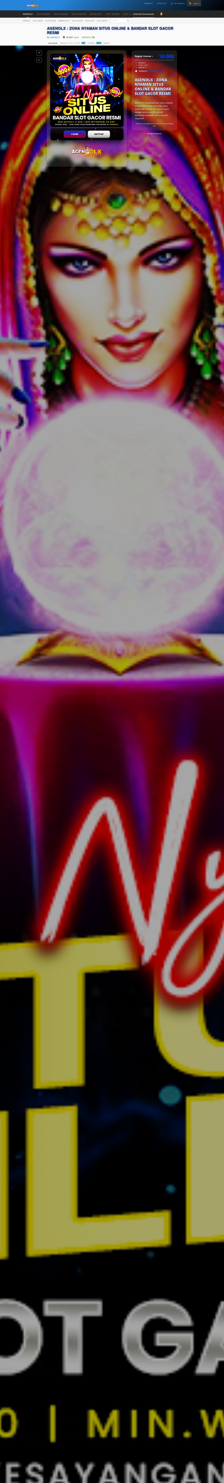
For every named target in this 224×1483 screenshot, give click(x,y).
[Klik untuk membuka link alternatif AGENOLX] (87, 90)
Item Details (53, 43)
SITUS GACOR (77, 21)
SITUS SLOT (89, 21)
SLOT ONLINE (51, 21)
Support (106, 43)
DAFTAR (99, 134)
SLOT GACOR (38, 21)
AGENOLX (26, 21)
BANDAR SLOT (63, 21)
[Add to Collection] (39, 60)
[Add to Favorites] (39, 52)
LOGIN (74, 134)
